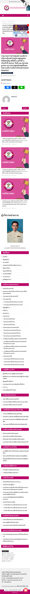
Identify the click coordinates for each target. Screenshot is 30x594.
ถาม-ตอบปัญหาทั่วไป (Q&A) (9, 390)
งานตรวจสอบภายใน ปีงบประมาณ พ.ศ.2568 (14, 364)
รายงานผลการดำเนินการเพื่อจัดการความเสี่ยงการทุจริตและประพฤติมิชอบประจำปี (15, 493)
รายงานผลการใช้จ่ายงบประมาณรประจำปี (12, 404)
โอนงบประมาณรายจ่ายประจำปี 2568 (12, 336)
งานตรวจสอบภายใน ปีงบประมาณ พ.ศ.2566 (14, 359)
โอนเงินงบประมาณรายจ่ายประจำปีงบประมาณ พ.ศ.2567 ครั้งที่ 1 (26, 108)
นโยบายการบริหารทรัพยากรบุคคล (10, 433)
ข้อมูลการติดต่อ (6, 268)
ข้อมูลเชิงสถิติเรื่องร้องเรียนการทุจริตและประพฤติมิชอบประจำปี (15, 459)
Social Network (6, 276)
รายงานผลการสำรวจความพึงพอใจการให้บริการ (13, 384)
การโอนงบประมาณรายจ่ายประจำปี (11, 327)
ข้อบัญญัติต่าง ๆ (6, 307)
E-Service (5, 387)
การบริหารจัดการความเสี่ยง (9, 502)
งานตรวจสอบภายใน (7, 356)
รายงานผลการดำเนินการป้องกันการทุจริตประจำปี (14, 525)
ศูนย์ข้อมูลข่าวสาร (7, 279)
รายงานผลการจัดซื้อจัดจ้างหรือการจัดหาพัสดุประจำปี (15, 424)
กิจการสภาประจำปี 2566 (7, 73)
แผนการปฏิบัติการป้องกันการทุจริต (11, 522)
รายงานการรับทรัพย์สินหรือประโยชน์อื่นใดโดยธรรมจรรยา (13, 498)
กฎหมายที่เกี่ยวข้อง (7, 271)
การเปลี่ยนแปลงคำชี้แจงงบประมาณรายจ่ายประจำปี (14, 338)
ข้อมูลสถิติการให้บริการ (8, 381)
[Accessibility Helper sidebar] (28, 9)
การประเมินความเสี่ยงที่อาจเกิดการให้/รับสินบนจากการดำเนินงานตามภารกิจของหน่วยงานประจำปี (15, 488)
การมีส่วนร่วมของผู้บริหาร (9, 484)
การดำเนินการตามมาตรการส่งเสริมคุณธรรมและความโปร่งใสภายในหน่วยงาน (15, 540)
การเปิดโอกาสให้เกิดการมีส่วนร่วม (10, 472)
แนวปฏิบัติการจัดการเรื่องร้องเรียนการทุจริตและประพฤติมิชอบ (16, 452)
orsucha (13, 75)
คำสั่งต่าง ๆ (5, 310)
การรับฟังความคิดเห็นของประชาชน (11, 470)
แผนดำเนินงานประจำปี (8, 288)
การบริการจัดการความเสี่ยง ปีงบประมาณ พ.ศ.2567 (15, 507)
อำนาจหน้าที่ (6, 262)
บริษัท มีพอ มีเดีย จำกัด (22, 586)
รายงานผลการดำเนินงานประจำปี (10, 296)
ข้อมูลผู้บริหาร (6, 259)
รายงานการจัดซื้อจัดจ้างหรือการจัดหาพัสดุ (12, 413)
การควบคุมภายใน (7, 299)
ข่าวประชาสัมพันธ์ (7, 273)
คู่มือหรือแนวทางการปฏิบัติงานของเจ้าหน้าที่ (13, 373)
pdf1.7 (4, 83)
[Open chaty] (26, 590)
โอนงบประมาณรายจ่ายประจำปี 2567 (12, 333)
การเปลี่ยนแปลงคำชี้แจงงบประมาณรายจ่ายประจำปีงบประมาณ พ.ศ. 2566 (15, 342)
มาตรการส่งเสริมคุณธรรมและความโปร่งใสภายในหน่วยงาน (15, 535)
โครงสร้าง (5, 256)
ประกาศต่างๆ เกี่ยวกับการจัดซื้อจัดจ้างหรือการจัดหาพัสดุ (15, 416)
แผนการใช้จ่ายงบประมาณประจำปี (11, 399)
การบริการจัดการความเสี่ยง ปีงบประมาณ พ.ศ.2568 (15, 510)
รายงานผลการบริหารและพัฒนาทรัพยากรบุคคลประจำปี (15, 442)
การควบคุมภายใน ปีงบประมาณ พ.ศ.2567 (13, 304)
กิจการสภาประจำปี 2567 (9, 321)
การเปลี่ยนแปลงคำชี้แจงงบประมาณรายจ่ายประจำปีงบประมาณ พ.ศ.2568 (15, 352)
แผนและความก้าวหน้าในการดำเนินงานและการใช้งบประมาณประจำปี (15, 292)
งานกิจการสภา (6, 316)
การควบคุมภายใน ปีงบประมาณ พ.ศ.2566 (13, 302)
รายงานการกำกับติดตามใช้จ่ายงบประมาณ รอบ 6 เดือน (15, 402)
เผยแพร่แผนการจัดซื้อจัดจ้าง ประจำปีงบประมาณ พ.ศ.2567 (5, 108)
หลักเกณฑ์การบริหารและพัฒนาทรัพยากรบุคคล (13, 439)
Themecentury (15, 592)
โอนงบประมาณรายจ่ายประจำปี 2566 (12, 330)
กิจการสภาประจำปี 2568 (9, 324)
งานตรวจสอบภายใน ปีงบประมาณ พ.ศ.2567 (14, 361)
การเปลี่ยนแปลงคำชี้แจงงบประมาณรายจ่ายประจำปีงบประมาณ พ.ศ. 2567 (15, 347)
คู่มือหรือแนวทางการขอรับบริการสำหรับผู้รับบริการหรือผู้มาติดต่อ (15, 377)
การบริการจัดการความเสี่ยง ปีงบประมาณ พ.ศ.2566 (15, 504)
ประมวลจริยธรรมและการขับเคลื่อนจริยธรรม (13, 519)
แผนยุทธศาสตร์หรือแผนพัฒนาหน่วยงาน (12, 265)
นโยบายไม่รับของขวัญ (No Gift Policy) (12, 481)
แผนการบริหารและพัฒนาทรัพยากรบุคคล (12, 436)
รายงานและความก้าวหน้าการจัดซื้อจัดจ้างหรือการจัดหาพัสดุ (15, 420)
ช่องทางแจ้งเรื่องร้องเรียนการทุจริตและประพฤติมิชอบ (15, 456)
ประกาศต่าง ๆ (6, 313)
